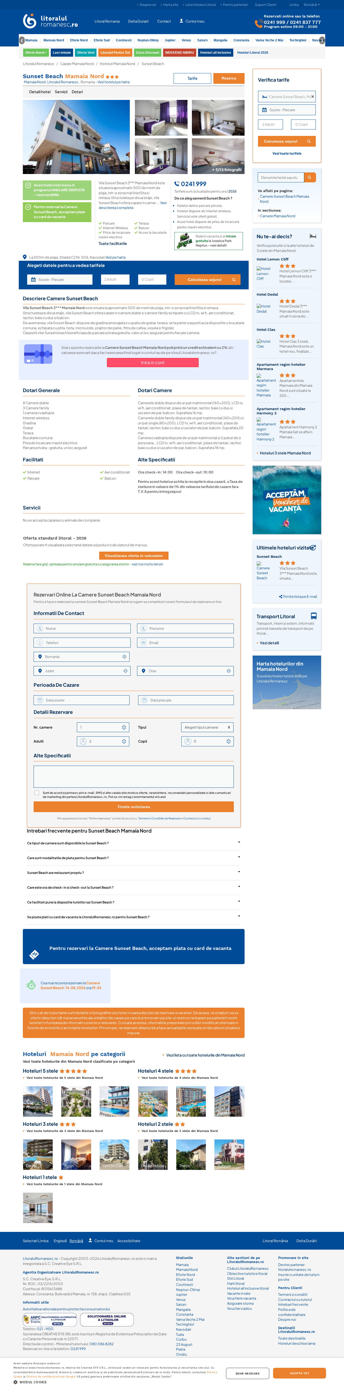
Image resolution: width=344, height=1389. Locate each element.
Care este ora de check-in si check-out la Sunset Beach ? (70, 887)
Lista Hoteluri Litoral (200, 5)
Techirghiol (297, 40)
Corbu (181, 1339)
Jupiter (170, 40)
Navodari (183, 1329)
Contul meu (194, 21)
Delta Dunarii (138, 21)
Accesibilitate (128, 1241)
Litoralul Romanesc (38, 64)
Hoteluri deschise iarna (296, 1343)
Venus (186, 40)
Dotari (77, 91)
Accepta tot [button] (299, 1373)
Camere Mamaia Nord (277, 216)
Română (76, 1241)
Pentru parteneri (235, 5)
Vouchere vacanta (241, 1298)
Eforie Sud (102, 40)
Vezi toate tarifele (287, 153)
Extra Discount (147, 53)
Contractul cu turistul (197, 818)
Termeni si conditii (292, 1294)
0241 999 (274, 22)
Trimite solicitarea (133, 807)
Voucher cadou (239, 1308)
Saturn (202, 40)
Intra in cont (152, 362)
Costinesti (123, 40)
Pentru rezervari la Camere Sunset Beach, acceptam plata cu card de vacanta (59, 212)
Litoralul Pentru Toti (115, 53)
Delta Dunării (306, 1241)
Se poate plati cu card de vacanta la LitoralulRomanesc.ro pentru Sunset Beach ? (88, 917)
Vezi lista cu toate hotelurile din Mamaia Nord (205, 1054)
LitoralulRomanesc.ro (40, 1258)
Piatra (180, 1349)
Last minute (62, 53)
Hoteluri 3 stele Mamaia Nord (285, 452)
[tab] (40, 92)
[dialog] (172, 1373)
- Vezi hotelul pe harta (112, 82)
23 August (184, 1344)
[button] (27, 1101)
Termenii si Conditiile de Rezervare (159, 818)
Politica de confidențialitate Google (51, 1376)
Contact (164, 21)
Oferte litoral (34, 53)
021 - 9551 (45, 1329)
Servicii (61, 91)
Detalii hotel (40, 91)
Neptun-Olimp (148, 40)
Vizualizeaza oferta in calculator (134, 556)
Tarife (193, 78)
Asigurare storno (240, 1303)
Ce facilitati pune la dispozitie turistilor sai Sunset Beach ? (70, 902)
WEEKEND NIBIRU (179, 53)
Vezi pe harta (115, 257)
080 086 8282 (101, 1344)
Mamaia (31, 40)
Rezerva (229, 78)
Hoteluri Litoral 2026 (252, 53)
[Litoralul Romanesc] (50, 22)
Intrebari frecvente (293, 1304)
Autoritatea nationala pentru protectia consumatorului (66, 1309)
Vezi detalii (269, 642)
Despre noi (148, 5)
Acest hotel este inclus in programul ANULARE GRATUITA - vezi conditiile (59, 190)
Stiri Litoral (235, 1278)
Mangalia (220, 40)
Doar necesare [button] (248, 1373)
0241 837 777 (305, 22)
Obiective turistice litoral (247, 1273)
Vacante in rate (238, 1293)
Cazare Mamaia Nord (77, 64)
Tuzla (180, 1334)
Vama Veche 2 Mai (269, 40)
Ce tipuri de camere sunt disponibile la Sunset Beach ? (68, 843)
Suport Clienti (265, 5)
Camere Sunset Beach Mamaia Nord (284, 199)
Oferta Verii (85, 53)
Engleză (60, 1241)
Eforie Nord (79, 40)
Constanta (241, 40)
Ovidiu (181, 1354)
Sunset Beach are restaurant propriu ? (55, 873)
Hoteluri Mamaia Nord (117, 64)
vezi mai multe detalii (147, 564)
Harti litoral (236, 1283)
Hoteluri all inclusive (215, 53)
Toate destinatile (292, 1338)
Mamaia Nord (54, 40)
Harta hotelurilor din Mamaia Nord (280, 666)
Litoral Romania (107, 21)
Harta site (170, 5)
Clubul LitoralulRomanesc (248, 1268)
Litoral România (275, 1241)
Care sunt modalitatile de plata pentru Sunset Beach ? (68, 858)
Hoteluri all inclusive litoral (248, 1288)
